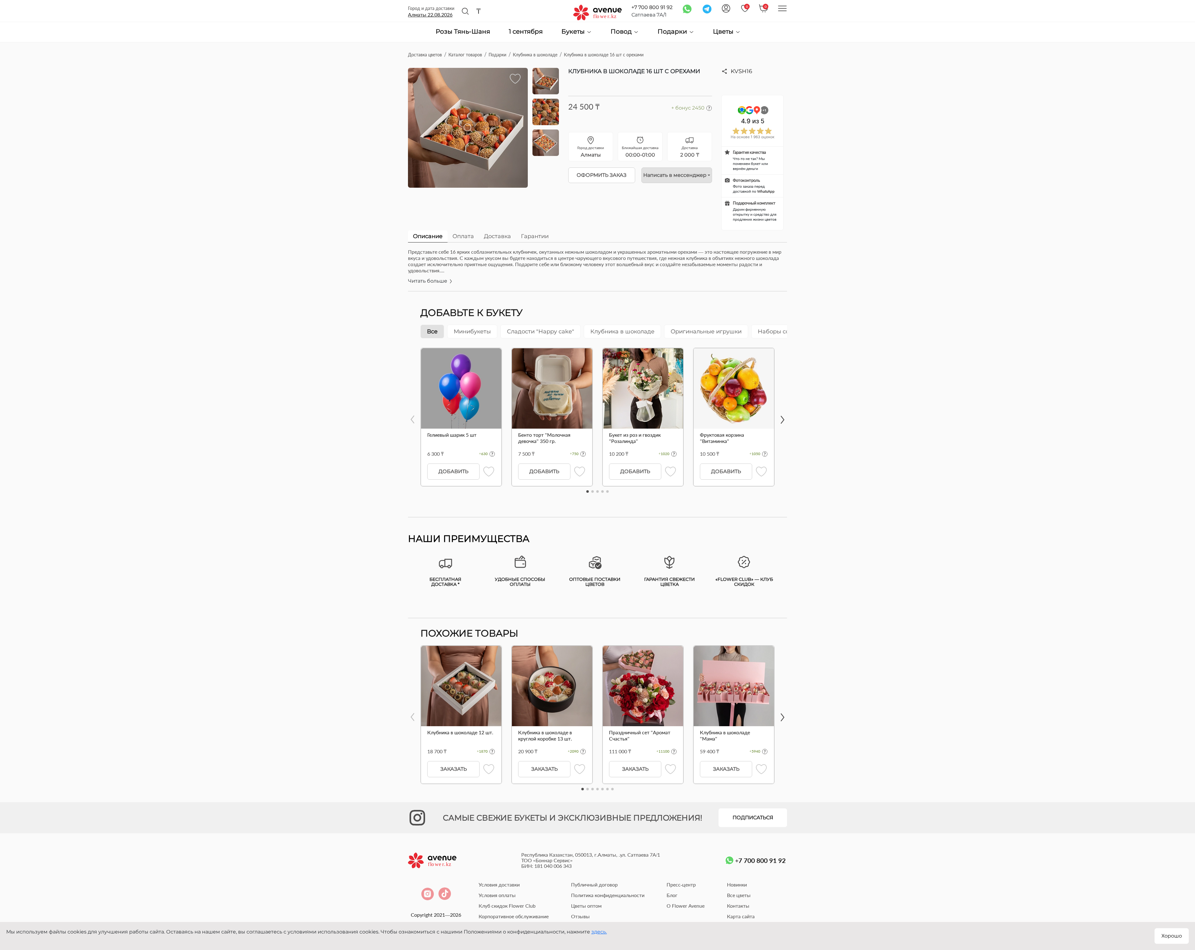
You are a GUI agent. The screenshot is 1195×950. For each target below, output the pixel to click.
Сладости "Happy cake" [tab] (540, 331)
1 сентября (526, 31)
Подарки (673, 31)
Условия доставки (499, 884)
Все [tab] (432, 331)
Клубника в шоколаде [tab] (622, 331)
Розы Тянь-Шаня (463, 31)
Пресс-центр (681, 884)
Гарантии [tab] (535, 236)
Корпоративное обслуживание (514, 916)
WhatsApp (766, 191)
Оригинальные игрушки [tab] (706, 331)
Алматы (430, 14)
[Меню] (782, 8)
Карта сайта (741, 916)
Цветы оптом (586, 906)
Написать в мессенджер (674, 175)
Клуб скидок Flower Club (507, 906)
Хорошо (1171, 936)
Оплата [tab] (463, 236)
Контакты (738, 906)
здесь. (599, 932)
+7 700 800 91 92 (651, 7)
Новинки (737, 884)
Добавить (453, 471)
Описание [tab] (428, 236)
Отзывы (580, 916)
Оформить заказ (601, 175)
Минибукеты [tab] (472, 331)
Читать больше (428, 281)
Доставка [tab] (497, 236)
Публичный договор (594, 884)
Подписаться (753, 818)
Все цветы (739, 895)
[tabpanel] (597, 270)
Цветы (724, 31)
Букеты (573, 31)
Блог (672, 895)
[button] (587, 491)
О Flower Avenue (686, 906)
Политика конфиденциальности (607, 895)
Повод (622, 31)
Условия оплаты (497, 895)
